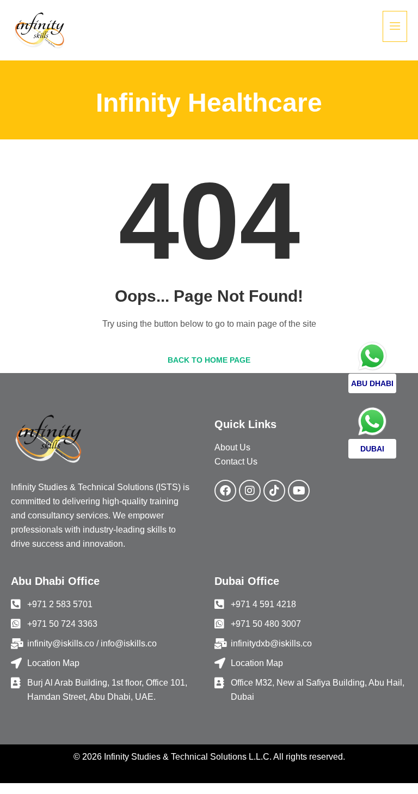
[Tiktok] (274, 491)
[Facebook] (225, 491)
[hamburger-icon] (395, 26)
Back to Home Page (209, 360)
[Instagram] (250, 491)
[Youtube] (299, 491)
